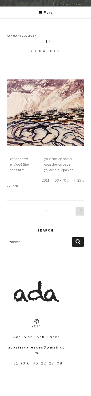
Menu (48, 12)
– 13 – (29, 41)
